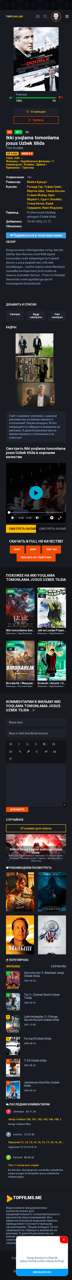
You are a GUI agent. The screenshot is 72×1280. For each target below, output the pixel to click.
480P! (33, 549)
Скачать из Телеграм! (36, 557)
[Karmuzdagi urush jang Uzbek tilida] (20, 891)
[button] (10, 744)
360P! (17, 549)
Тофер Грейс (52, 186)
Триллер (28, 167)
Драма (40, 164)
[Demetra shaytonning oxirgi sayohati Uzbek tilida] (52, 891)
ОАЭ (17, 158)
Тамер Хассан (55, 191)
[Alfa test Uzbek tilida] (52, 935)
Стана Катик (35, 203)
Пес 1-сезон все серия (23, 1165)
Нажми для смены (37, 828)
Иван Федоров (52, 207)
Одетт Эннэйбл (51, 199)
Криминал (13, 167)
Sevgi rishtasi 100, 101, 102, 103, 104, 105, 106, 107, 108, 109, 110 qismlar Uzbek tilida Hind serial (36, 1119)
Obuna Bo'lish (42, 1272)
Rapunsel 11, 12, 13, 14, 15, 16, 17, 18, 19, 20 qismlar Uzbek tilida (36, 1142)
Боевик (29, 164)
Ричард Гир (35, 186)
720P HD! (51, 549)
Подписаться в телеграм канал (37, 235)
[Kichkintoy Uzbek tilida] (20, 935)
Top (14, 16)
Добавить (17, 809)
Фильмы (12, 161)
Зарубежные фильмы (35, 161)
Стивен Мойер (37, 195)
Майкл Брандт (37, 182)
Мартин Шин (35, 191)
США (9, 158)
